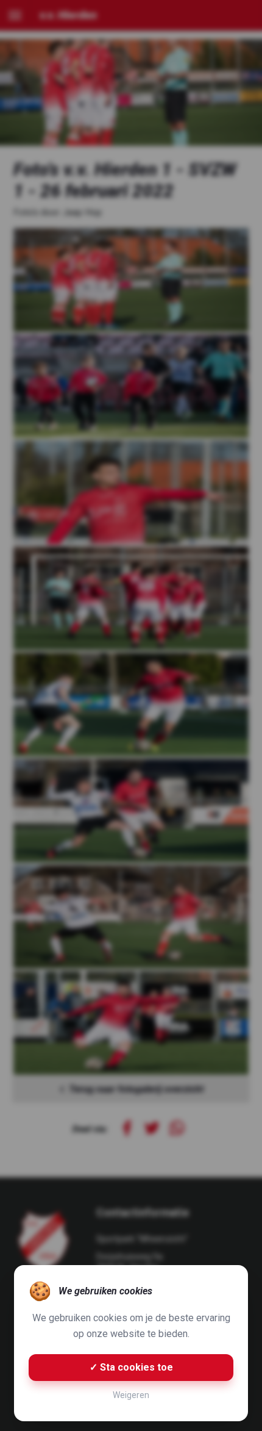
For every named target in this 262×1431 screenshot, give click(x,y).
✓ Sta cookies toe (131, 1367)
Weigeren (131, 1395)
